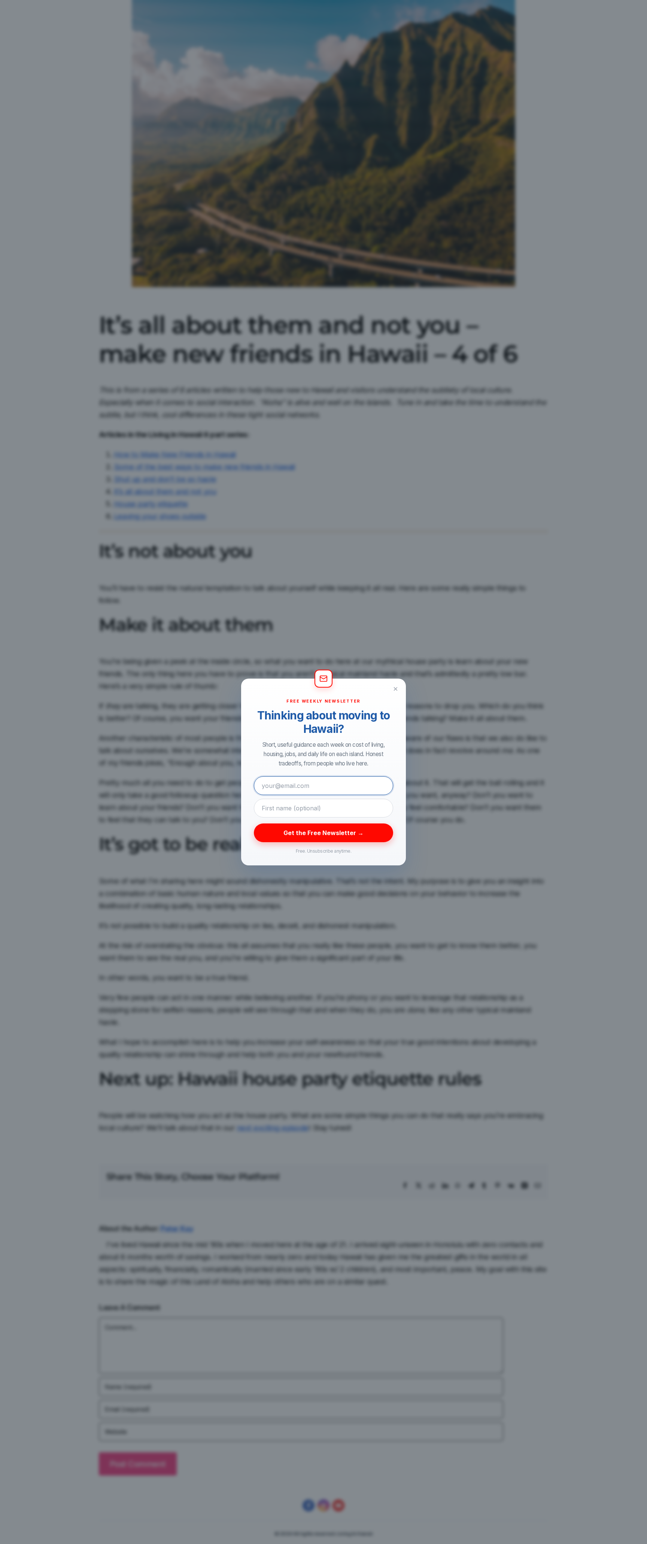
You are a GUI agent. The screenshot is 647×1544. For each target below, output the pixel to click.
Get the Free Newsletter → (323, 833)
